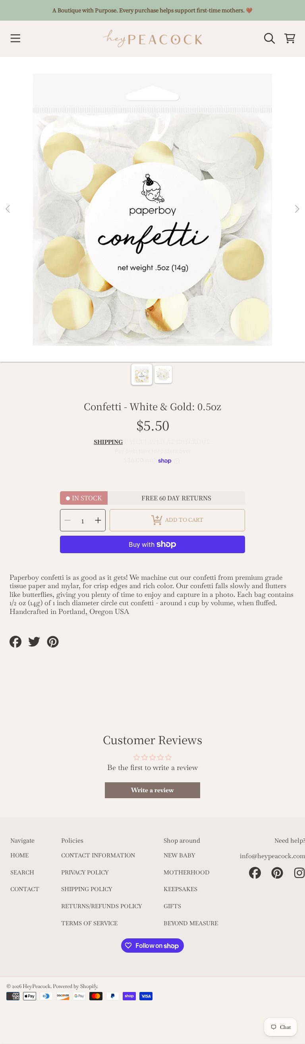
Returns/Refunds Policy (101, 906)
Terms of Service (89, 923)
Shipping (108, 442)
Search (22, 872)
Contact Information (98, 855)
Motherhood (187, 872)
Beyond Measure (191, 923)
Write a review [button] (152, 790)
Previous (8, 209)
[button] (15, 38)
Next (296, 209)
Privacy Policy (84, 872)
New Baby (179, 855)
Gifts (172, 906)
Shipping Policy (86, 889)
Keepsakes (180, 889)
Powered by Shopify (75, 986)
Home (19, 855)
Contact (24, 889)
